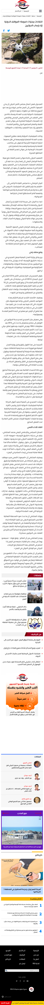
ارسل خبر (22, 963)
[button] (38, 813)
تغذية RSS (36, 963)
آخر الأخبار (18, 11)
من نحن (36, 955)
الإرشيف (22, 955)
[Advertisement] (21, 86)
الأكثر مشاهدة (35, 899)
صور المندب (8, 955)
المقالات (37, 756)
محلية (33, 16)
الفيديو (8, 950)
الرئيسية (26, 11)
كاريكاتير (38, 855)
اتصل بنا (36, 959)
